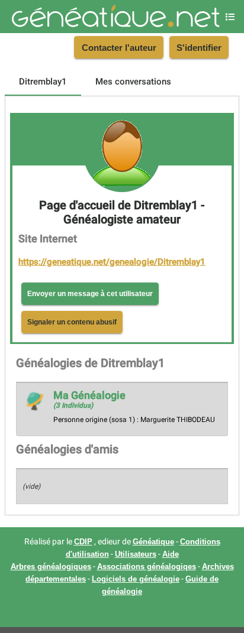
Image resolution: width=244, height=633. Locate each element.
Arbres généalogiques (51, 567)
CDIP (83, 542)
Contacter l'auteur (119, 48)
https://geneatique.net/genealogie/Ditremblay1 (112, 262)
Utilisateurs (135, 554)
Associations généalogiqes (146, 567)
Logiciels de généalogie (135, 579)
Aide (170, 554)
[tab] (43, 81)
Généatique (153, 542)
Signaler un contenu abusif (72, 322)
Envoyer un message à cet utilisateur (90, 294)
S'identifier (198, 48)
